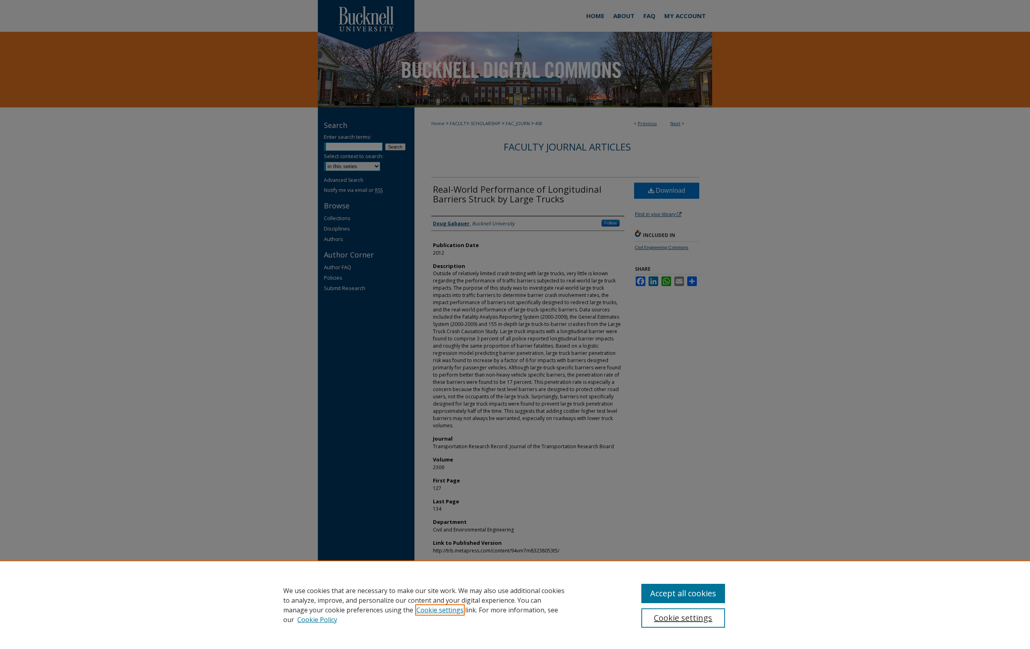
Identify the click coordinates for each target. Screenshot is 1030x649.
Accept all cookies (683, 593)
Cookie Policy (317, 619)
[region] (515, 604)
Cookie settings (440, 610)
